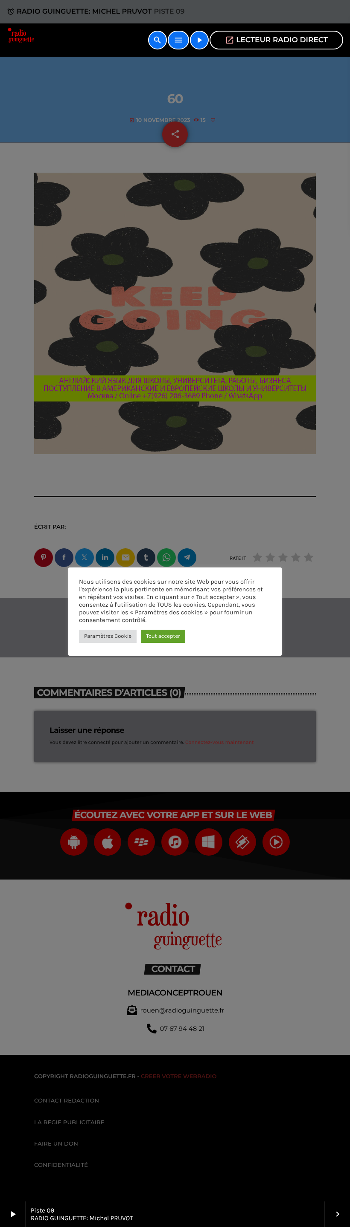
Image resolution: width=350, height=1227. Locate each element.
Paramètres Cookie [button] (107, 636)
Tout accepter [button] (163, 636)
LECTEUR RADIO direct (276, 40)
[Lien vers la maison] (22, 40)
